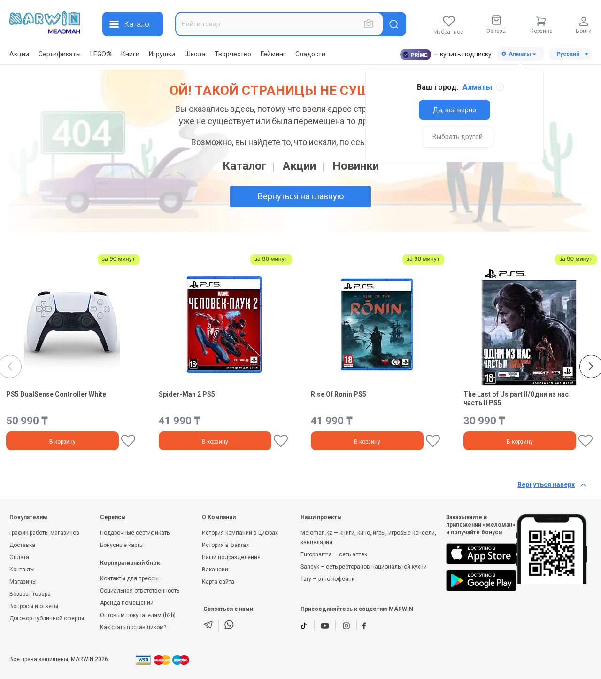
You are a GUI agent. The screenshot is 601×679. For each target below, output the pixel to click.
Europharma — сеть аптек (333, 554)
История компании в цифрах (240, 533)
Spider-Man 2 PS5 (187, 394)
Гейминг (273, 54)
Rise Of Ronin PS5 (338, 394)
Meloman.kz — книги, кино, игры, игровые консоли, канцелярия (368, 538)
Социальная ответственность (139, 590)
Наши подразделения (231, 557)
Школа (195, 54)
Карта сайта (218, 581)
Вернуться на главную (301, 196)
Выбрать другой (457, 136)
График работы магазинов (44, 533)
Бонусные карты (122, 545)
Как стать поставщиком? (133, 627)
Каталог (244, 165)
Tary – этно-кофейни (327, 579)
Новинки (355, 165)
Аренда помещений (127, 603)
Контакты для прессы (129, 578)
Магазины (23, 581)
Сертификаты (60, 54)
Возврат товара (30, 594)
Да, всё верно (454, 110)
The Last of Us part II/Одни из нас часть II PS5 (516, 398)
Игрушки (162, 54)
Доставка (22, 545)
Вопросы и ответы (33, 606)
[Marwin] (44, 22)
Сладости (310, 54)
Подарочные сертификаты (135, 533)
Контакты (22, 569)
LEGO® (101, 54)
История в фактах (225, 545)
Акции (19, 54)
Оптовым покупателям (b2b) (138, 615)
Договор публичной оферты (46, 618)
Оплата (19, 557)
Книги (130, 54)
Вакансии (215, 569)
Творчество (233, 54)
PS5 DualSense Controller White (56, 394)
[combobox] (279, 24)
